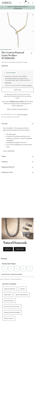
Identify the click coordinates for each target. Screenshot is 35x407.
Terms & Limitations (27, 85)
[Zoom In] (33, 15)
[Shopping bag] (28, 2)
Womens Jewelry (8, 318)
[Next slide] (33, 31)
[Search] (20, 3)
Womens (22, 288)
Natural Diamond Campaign (12, 312)
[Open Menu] (33, 3)
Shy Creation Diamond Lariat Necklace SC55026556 (13, 55)
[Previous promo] (2, 7)
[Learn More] (8, 62)
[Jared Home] (6, 2)
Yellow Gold (7, 294)
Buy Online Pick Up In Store (12, 306)
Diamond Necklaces (9, 288)
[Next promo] (33, 7)
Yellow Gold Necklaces (22, 294)
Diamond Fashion (9, 300)
